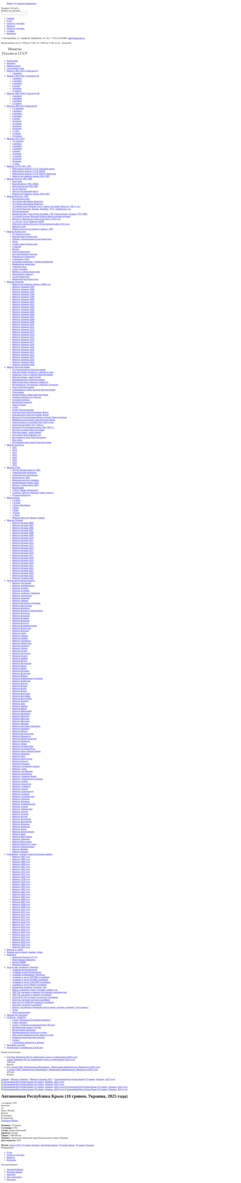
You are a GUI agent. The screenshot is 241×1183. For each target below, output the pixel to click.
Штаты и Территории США (25, 485)
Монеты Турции (20, 806)
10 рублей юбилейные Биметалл (27, 204)
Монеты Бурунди (20, 623)
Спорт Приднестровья (22, 410)
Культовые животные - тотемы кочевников (32, 261)
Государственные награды (24, 254)
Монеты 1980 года (21, 884)
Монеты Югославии (22, 841)
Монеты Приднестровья (18, 367)
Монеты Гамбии (20, 638)
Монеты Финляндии (22, 821)
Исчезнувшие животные (24, 1030)
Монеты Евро (13, 497)
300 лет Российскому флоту (25, 191)
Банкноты (11, 954)
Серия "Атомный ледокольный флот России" (33, 1025)
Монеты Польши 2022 (22, 568)
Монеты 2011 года (21, 912)
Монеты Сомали (20, 789)
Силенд (16, 1040)
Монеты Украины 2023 (23, 357)
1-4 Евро (16, 500)
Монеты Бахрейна (21, 608)
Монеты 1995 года (21, 889)
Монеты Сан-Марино (22, 771)
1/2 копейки (18, 108)
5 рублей (16, 133)
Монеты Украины (15, 282)
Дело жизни (18, 392)
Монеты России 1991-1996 (19, 179)
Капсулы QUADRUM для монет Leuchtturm (33, 1002)
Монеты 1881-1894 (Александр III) (23, 93)
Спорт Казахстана (20, 276)
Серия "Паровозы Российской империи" (31, 1020)
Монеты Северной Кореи (24, 776)
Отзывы (10, 31)
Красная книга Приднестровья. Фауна (30, 412)
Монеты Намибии (21, 728)
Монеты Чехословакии (23, 831)
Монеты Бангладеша (22, 605)
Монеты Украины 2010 (23, 324)
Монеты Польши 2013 (22, 545)
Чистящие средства (16, 1045)
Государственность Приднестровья (28, 369)
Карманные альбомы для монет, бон (29, 987)
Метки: (14, 1120)
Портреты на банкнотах (23, 256)
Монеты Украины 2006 (23, 314)
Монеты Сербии (20, 781)
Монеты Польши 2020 (22, 563)
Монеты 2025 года (21, 944)
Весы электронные (21, 1012)
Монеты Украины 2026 (23, 364)
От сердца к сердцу (21, 234)
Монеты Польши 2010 (22, 538)
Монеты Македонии (22, 711)
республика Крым (49, 1145)
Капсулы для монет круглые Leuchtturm (31, 1000)
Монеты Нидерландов (22, 733)
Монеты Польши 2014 (22, 548)
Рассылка (11, 1179)
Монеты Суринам (20, 794)
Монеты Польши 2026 (22, 578)
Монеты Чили (19, 834)
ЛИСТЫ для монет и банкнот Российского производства (39, 992)
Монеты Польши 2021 (22, 565)
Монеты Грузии (19, 651)
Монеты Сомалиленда (22, 791)
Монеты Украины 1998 (23, 294)
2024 (14, 462)
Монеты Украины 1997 (23, 292)
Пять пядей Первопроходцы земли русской (32, 1035)
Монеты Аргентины (22, 595)
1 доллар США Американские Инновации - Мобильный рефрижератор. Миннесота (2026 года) (52, 1069)
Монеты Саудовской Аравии (26, 766)
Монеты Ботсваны (21, 613)
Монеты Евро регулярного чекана (28, 518)
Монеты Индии (19, 661)
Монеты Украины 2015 (23, 337)
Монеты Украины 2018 (23, 344)
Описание (6, 1120)
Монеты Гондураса (21, 653)
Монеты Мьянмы (20, 723)
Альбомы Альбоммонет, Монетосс (28, 974)
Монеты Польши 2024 (22, 573)
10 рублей (17, 136)
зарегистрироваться (27, 3)
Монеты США (14, 467)
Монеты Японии (20, 851)
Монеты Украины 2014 (23, 334)
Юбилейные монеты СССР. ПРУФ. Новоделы (34, 174)
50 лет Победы (19, 189)
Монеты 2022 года (21, 937)
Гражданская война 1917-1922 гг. (28, 425)
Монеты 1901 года (21, 867)
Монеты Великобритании (24, 625)
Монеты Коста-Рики (22, 698)
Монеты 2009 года (21, 907)
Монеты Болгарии (21, 615)
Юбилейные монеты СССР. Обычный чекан (33, 169)
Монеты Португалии (22, 759)
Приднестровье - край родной (26, 377)
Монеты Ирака (19, 666)
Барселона (17, 181)
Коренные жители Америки (25, 480)
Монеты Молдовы (21, 721)
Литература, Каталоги (17, 1015)
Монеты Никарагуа (21, 736)
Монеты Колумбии (21, 696)
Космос (15, 249)
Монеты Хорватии (21, 826)
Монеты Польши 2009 (22, 535)
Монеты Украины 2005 (23, 312)
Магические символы (22, 274)
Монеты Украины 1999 (23, 297)
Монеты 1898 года (21, 859)
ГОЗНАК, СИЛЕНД (16, 1017)
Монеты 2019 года (21, 929)
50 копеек (16, 128)
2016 (14, 455)
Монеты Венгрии (20, 631)
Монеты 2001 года (21, 892)
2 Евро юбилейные (21, 505)
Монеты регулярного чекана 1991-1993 (31, 194)
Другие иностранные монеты (21, 580)
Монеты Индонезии (21, 663)
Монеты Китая (19, 688)
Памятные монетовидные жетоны (28, 1037)
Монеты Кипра (19, 691)
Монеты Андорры (21, 590)
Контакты (11, 33)
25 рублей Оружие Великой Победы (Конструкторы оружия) (41, 216)
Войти (10, 3)
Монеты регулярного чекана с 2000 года (31, 284)
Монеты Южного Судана (24, 844)
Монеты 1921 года (21, 874)
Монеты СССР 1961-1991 (19, 166)
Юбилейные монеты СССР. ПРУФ (28, 171)
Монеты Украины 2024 (23, 359)
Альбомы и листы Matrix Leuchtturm (29, 985)
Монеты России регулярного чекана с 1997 (32, 229)
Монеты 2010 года (21, 909)
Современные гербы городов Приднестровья (33, 389)
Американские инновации (25, 475)
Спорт (15, 407)
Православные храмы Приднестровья (30, 394)
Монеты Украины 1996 (23, 289)
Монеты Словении (21, 786)
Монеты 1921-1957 (16, 138)
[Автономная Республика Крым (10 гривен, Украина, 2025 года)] (32, 1082)
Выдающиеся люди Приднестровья (29, 437)
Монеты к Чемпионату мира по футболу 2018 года (36, 219)
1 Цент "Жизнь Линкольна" (25, 490)
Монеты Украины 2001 (23, 302)
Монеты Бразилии (21, 620)
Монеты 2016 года (21, 922)
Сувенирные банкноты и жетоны (28, 1042)
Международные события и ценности (30, 382)
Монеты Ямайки (20, 849)
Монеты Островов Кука (23, 749)
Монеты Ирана (19, 668)
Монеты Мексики (20, 718)
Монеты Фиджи (20, 816)
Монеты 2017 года (21, 924)
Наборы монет (14, 66)
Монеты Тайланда (21, 799)
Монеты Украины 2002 (23, 304)
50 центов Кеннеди (21, 495)
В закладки (6, 1115)
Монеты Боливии (20, 618)
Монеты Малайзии (21, 713)
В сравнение (7, 1118)
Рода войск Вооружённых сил (26, 435)
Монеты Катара (19, 686)
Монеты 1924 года (21, 877)
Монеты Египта (19, 656)
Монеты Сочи (19, 226)
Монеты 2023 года (21, 939)
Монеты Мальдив (20, 716)
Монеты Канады (20, 683)
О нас (9, 21)
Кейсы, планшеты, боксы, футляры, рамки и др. (35, 990)
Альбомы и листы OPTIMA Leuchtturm (30, 977)
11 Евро (16, 515)
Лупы (15, 1010)
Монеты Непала (20, 731)
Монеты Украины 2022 (23, 354)
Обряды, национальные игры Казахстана (31, 239)
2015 (14, 452)
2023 (14, 460)
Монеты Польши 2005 (22, 525)
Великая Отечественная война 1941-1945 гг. (33, 427)
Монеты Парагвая (20, 754)
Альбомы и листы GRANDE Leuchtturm (31, 982)
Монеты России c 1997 (17, 196)
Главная (10, 18)
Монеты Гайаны (20, 636)
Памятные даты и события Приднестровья (32, 374)
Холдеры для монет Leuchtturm (27, 1005)
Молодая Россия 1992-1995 (25, 186)
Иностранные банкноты (23, 959)
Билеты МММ (19, 962)
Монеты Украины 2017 (23, 342)
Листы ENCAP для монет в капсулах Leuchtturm (35, 997)
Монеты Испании (20, 671)
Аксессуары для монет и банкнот (22, 967)
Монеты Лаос (18, 703)
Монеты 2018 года (21, 927)
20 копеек (16, 126)
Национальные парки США (25, 482)
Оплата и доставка (15, 23)
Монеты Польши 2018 (22, 558)
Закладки (11, 1174)
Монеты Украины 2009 (23, 322)
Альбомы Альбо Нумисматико (26, 972)
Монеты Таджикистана (23, 796)
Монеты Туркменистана (23, 804)
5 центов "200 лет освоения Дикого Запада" (33, 492)
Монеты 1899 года (21, 862)
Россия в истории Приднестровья (28, 430)
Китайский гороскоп (22, 402)
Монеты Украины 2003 (23, 307)
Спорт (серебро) (20, 269)
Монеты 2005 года (21, 897)
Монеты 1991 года (21, 887)
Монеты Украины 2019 (23, 347)
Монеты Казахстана (16, 231)
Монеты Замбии (20, 658)
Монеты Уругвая (20, 814)
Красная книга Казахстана (24, 236)
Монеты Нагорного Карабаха (26, 726)
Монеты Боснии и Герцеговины (27, 610)
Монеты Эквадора (21, 839)
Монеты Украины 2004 (23, 309)
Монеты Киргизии (21, 693)
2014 (14, 450)
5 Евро (15, 510)
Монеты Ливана (20, 706)
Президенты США (21, 477)
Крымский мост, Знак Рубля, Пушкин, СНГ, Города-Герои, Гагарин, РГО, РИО (49, 214)
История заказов (14, 1172)
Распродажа (12, 61)
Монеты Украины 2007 (23, 317)
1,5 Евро (16, 502)
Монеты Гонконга (20, 646)
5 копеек (16, 86)
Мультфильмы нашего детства (26, 1027)
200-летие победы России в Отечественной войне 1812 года (41, 224)
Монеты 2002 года (21, 894)
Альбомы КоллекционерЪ (24, 969)
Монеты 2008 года (21, 904)
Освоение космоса (21, 400)
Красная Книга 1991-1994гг (25, 184)
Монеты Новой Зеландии (24, 738)
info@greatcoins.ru (76, 38)
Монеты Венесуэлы (21, 628)
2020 (14, 457)
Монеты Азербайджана (23, 585)
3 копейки (17, 83)
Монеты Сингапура (21, 784)
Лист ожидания (14, 1177)
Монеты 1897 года (21, 856)
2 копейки (17, 73)
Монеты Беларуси (15, 445)
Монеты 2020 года (21, 932)
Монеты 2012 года (21, 914)
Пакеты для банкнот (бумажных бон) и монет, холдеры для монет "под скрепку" (50, 1007)
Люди (15, 241)
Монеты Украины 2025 (23, 362)
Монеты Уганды (20, 811)
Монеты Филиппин (21, 819)
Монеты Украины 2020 (23, 349)
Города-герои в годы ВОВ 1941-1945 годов (32, 422)
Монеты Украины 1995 (23, 287)
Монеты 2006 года (21, 899)
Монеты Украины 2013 (23, 332)
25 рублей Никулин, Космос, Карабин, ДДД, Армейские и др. (41, 209)
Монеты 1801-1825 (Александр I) (22, 71)
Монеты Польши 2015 (22, 550)
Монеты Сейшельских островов (27, 779)
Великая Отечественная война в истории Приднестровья (39, 417)
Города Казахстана (21, 251)
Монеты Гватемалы (21, 641)
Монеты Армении (21, 598)
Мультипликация (20, 211)
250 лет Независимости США (26, 470)
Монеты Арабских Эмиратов (26, 593)
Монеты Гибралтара (21, 643)
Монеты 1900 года (21, 864)
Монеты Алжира (20, 588)
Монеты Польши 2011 (22, 540)
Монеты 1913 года (21, 872)
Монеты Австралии (21, 583)
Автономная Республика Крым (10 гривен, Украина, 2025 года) (84, 1079)
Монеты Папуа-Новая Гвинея (26, 751)
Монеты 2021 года (21, 934)
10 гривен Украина (85, 1145)
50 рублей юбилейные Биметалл (27, 201)
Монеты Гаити (19, 633)
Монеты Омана (19, 743)
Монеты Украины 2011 (23, 327)
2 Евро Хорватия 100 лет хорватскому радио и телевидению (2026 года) (41, 1059)
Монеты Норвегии (21, 741)
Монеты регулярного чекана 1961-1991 (31, 176)
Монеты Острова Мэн (22, 746)
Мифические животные (23, 264)
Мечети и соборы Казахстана (26, 271)
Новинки (11, 63)
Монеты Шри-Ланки (22, 836)
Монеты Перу (19, 756)
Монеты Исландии (21, 673)
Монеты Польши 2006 (22, 528)
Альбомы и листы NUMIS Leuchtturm (30, 980)
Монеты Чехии (19, 829)
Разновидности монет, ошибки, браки (25, 952)
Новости (11, 26)
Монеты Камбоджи (21, 681)
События (16, 246)
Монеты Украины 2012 (23, 329)
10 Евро (16, 513)
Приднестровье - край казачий (26, 432)
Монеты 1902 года (21, 869)
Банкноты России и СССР (24, 957)
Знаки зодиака (19, 405)
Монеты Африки (20, 600)
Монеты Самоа (19, 769)
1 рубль (15, 131)
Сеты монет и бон (15, 68)
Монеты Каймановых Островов (27, 678)
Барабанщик (18, 487)
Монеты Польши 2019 (22, 560)
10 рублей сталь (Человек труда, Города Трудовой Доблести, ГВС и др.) (46, 206)
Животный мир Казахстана (25, 279)
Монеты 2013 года (21, 917)
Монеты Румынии (21, 764)
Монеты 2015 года (21, 919)
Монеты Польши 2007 (22, 530)
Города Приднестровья (23, 387)
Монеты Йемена (20, 676)
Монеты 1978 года (21, 879)
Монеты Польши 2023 (22, 570)
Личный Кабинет (15, 1169)
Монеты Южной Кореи (23, 846)
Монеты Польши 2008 (22, 533)
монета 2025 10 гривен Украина (24, 1145)
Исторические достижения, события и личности (35, 384)
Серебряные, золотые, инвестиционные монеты (29, 854)
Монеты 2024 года (21, 942)
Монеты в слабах (15, 949)
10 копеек (16, 88)
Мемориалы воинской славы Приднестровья (33, 420)
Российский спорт (21, 199)
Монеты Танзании (21, 801)
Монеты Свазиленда (22, 774)
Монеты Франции (21, 824)
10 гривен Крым (66, 1145)
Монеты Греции (20, 648)
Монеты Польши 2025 (22, 575)
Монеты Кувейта (20, 701)
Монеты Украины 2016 (23, 339)
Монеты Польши (15, 520)
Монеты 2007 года (21, 902)
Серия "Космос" (20, 1022)
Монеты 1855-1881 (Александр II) (23, 76)
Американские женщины (24, 472)
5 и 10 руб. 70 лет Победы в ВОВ (28, 221)
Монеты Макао (19, 708)
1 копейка (17, 78)
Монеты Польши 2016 (22, 553)
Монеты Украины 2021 (23, 352)
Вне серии (17, 440)
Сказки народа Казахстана (24, 244)
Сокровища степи (20, 259)
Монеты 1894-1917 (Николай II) (22, 106)
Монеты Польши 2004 (22, 523)
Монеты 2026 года (21, 947)
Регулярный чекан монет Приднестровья (31, 442)
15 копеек (16, 91)
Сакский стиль (19, 266)
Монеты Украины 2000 (23, 299)
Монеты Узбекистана (22, 809)
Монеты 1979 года (21, 882)
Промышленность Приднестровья (28, 379)
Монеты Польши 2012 (22, 543)
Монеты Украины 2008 (23, 319)
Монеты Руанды (20, 761)
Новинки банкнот (20, 964)
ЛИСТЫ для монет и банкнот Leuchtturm (31, 995)
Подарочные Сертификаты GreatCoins (25, 1047)
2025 (14, 465)
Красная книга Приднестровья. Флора (30, 415)
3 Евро (15, 507)
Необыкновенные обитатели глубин (29, 1032)
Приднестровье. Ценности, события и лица (33, 372)
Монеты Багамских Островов (26, 603)
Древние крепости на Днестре (26, 397)
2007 (14, 447)
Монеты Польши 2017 (22, 555)
